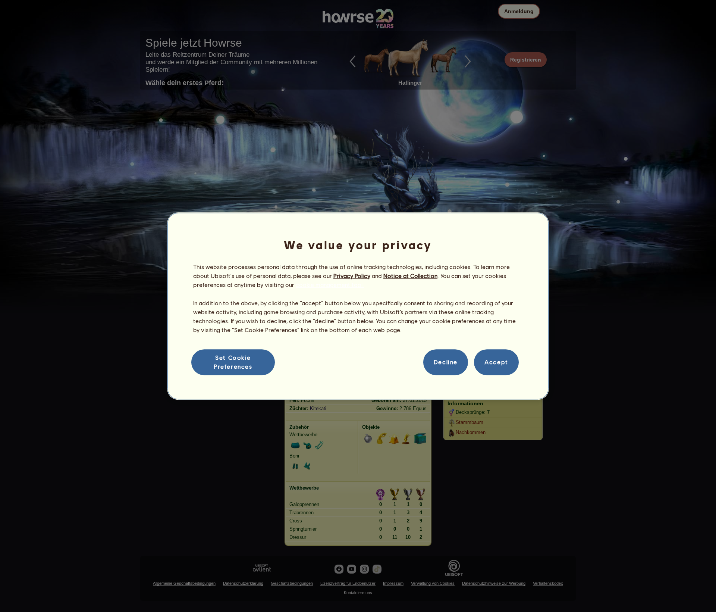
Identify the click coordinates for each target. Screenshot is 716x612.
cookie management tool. (330, 284)
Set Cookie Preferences (233, 362)
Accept (496, 362)
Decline (446, 362)
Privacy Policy (351, 275)
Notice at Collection (410, 275)
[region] (358, 306)
